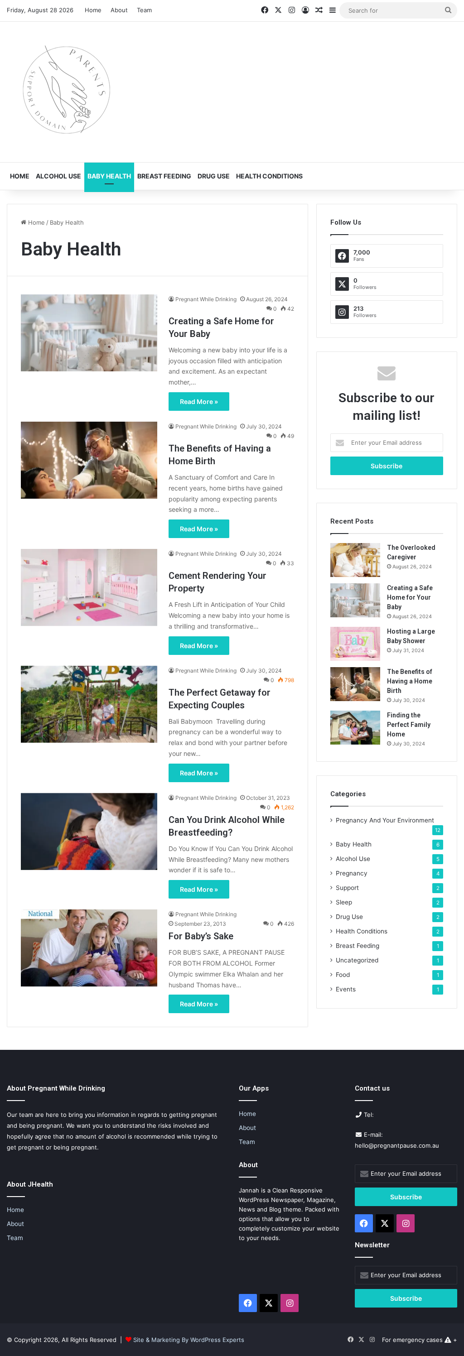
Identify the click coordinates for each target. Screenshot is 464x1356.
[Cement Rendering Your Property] (89, 587)
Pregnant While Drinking (206, 299)
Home (93, 10)
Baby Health (109, 176)
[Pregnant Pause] (63, 92)
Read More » (199, 401)
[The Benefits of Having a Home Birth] (89, 460)
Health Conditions (269, 176)
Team (144, 10)
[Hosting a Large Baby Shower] (355, 644)
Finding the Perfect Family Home (408, 725)
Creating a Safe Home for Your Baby (410, 597)
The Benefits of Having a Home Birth (409, 681)
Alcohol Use (58, 176)
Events (346, 989)
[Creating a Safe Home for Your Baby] (89, 332)
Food (343, 974)
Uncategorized (357, 960)
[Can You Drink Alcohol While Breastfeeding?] (89, 831)
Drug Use (214, 176)
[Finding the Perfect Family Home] (355, 728)
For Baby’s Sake (201, 936)
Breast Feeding (164, 176)
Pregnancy (351, 873)
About (119, 10)
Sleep (344, 902)
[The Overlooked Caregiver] (355, 560)
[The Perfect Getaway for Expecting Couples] (89, 704)
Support (347, 887)
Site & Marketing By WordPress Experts (188, 1339)
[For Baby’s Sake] (89, 947)
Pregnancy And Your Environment (385, 820)
